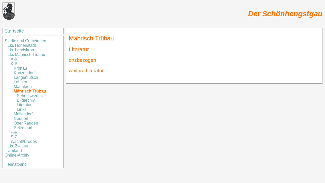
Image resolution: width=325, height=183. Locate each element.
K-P (14, 64)
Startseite (14, 31)
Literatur (24, 105)
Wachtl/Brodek (24, 141)
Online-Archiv (17, 155)
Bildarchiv (26, 100)
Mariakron (23, 86)
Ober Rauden (26, 123)
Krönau (20, 68)
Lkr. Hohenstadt (22, 45)
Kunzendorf (24, 73)
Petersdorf (23, 128)
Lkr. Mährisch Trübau (26, 54)
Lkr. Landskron (21, 50)
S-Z (14, 137)
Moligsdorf (23, 114)
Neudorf (21, 118)
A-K (14, 59)
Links (21, 109)
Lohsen (20, 82)
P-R (14, 132)
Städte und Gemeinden (26, 41)
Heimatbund (16, 164)
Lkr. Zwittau (18, 146)
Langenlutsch (26, 77)
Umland (15, 150)
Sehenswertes (30, 96)
